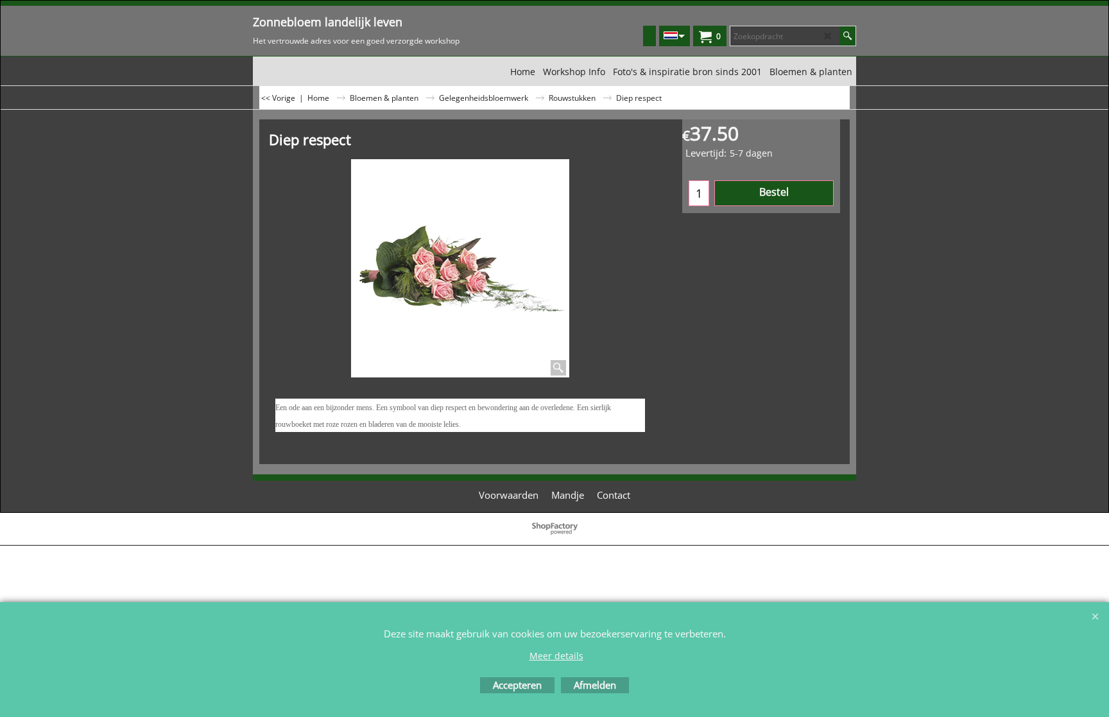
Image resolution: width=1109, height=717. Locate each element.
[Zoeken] (847, 36)
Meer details (556, 656)
